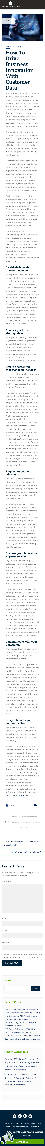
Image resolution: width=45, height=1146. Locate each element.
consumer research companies (26, 822)
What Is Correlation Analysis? (25, 852)
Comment (7, 881)
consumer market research (24, 817)
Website (6, 942)
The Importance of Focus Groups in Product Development (21, 1081)
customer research (20, 827)
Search (8, 980)
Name (5, 918)
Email (5, 930)
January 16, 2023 (13, 47)
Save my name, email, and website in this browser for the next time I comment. (23, 956)
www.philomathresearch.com (19, 795)
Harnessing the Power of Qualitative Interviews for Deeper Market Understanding (22, 1066)
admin (11, 805)
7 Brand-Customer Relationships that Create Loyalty (22, 843)
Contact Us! (22, 1141)
